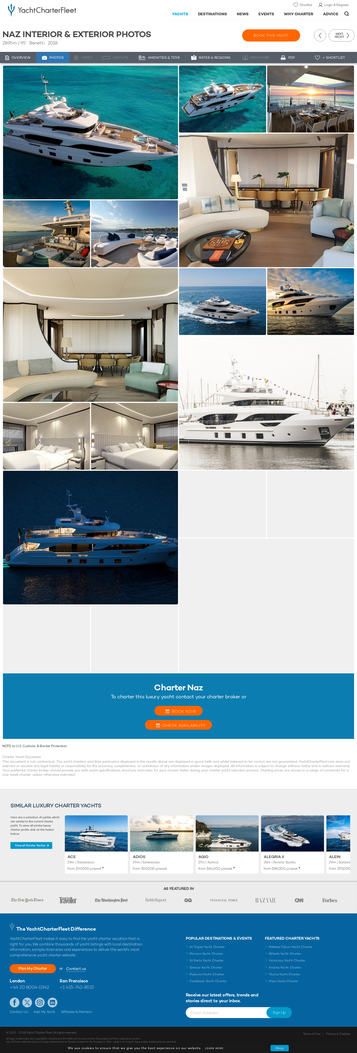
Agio (203, 856)
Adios (139, 856)
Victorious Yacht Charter (287, 960)
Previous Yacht (320, 35)
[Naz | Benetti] (90, 132)
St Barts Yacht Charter (206, 960)
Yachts (180, 14)
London (17, 981)
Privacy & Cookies (338, 1034)
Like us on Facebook (14, 1002)
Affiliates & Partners (76, 1012)
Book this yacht (271, 35)
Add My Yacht (44, 1012)
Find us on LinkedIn (52, 1002)
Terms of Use (311, 1034)
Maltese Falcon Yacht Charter (291, 947)
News (243, 14)
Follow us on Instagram (40, 1002)
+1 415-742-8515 (77, 987)
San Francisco (74, 981)
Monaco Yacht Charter (206, 954)
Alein (334, 856)
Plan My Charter (32, 968)
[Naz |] (46, 234)
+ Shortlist (334, 57)
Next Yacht (339, 35)
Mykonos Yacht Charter (206, 974)
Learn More (214, 1048)
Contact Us (19, 1012)
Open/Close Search (346, 13)
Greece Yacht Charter (205, 967)
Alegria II (274, 856)
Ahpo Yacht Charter (283, 981)
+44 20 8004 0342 (29, 987)
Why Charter (299, 14)
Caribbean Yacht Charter (208, 981)
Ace (72, 856)
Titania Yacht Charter (284, 974)
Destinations (212, 14)
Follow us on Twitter (27, 1002)
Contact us (76, 968)
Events (266, 14)
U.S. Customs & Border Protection (41, 746)
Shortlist (306, 5)
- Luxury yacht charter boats (57, 9)
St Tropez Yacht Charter (207, 947)
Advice (330, 14)
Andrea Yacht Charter (285, 967)
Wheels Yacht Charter (285, 954)
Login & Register (336, 5)
